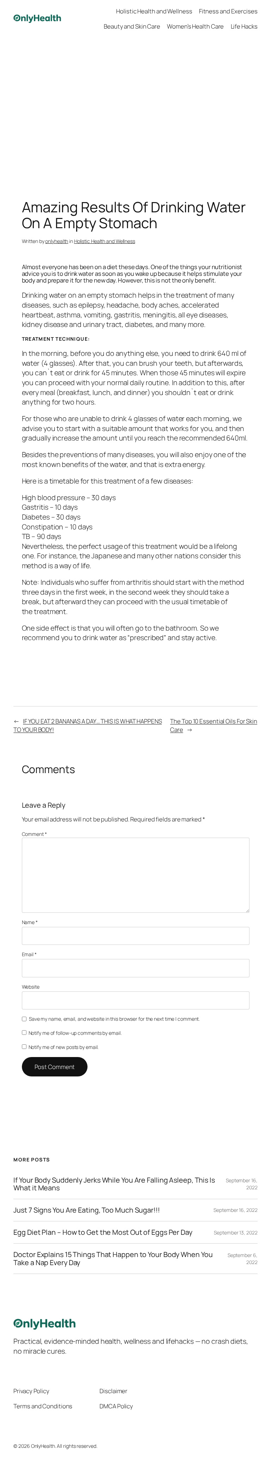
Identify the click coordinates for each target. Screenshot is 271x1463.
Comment (34, 834)
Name (30, 922)
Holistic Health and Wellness (104, 241)
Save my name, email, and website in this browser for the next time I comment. (114, 1018)
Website (31, 986)
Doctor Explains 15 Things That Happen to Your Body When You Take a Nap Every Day (112, 1258)
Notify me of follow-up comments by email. (75, 1033)
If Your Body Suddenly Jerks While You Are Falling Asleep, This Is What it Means (114, 1184)
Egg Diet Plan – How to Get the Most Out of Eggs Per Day (102, 1232)
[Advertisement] (135, 111)
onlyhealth (56, 241)
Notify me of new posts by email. (64, 1047)
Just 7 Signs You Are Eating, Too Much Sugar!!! (86, 1210)
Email (29, 954)
